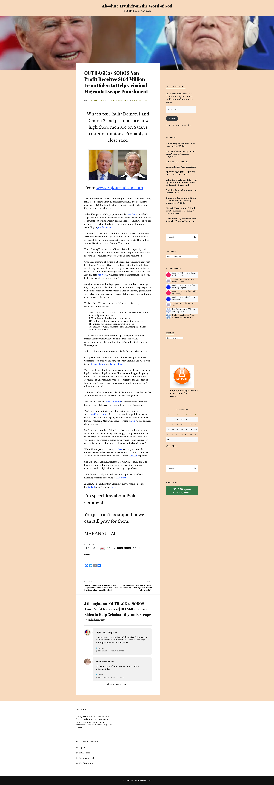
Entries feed (84, 753)
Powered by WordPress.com (137, 780)
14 (168, 430)
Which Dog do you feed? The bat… (184, 274)
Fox (133, 421)
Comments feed (86, 758)
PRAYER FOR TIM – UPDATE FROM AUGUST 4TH (180, 173)
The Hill (133, 456)
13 (195, 424)
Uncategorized (140, 100)
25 (186, 435)
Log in (82, 748)
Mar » (174, 446)
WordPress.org (86, 763)
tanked (91, 487)
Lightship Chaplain (106, 632)
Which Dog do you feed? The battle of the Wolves (180, 145)
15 (173, 430)
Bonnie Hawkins (105, 661)
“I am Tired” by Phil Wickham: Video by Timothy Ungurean (181, 220)
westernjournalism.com (119, 188)
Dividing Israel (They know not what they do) (181, 191)
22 (173, 435)
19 (191, 430)
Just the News (104, 227)
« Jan (168, 446)
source (113, 487)
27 (196, 435)
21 (168, 435)
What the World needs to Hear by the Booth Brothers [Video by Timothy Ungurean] (181, 182)
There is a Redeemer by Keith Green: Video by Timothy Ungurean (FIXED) (181, 200)
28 (168, 440)
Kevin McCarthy (112, 402)
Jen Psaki (118, 449)
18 (186, 430)
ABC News (121, 478)
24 (182, 435)
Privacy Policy (98, 364)
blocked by (185, 491)
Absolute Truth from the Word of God (137, 6)
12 (191, 424)
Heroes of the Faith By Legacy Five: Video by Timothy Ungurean (181, 154)
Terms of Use (116, 364)
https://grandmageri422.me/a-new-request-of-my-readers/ (184, 393)
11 (186, 424)
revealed (131, 214)
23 (177, 435)
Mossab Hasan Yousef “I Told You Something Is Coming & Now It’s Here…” (180, 211)
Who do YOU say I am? (177, 162)
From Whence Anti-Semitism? (181, 167)
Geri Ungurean (118, 100)
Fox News (102, 275)
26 (191, 435)
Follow (172, 118)
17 (182, 430)
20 (195, 430)
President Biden (98, 414)
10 (182, 424)
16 (177, 430)
